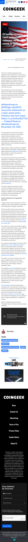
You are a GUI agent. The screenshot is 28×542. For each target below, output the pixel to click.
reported (11, 268)
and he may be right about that (13, 245)
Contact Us (14, 411)
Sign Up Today (6, 526)
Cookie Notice (14, 437)
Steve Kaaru (6, 46)
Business (5, 24)
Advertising (14, 418)
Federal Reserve (5, 344)
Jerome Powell (5, 285)
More (24, 16)
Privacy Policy (14, 430)
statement (8, 183)
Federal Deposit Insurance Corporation (9, 340)
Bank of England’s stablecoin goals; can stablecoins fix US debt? (11, 1)
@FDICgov (6, 107)
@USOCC (17, 107)
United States (4, 351)
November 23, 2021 (11, 127)
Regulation (23, 347)
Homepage (5, 59)
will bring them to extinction (13, 294)
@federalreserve (9, 104)
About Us (14, 443)
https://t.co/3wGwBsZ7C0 (14, 118)
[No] (26, 536)
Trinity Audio (16, 67)
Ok (14, 539)
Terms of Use (14, 424)
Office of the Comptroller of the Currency (10, 347)
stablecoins (15, 151)
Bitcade (11, 16)
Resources (17, 16)
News (4, 16)
